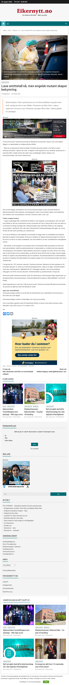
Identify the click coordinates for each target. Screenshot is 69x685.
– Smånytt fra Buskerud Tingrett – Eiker (15, 511)
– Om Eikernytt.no (8, 523)
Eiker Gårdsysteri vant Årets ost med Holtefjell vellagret (18, 371)
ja (5, 435)
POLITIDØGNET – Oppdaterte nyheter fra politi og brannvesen (22, 506)
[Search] (66, 23)
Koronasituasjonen (22, 366)
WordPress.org (7, 592)
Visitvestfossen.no (9, 551)
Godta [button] (46, 682)
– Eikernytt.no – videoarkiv (11, 530)
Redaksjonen (6, 94)
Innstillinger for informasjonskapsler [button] (30, 682)
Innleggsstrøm (7, 585)
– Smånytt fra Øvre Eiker (10, 513)
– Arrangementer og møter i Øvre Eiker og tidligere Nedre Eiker (22, 508)
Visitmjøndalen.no (8, 554)
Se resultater (34, 449)
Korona (14, 366)
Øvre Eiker (31, 366)
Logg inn (5, 582)
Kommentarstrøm (8, 588)
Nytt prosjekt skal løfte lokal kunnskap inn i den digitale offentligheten (55, 411)
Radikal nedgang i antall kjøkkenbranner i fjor (51, 370)
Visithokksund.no (8, 549)
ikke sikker (9, 440)
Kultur (4, 406)
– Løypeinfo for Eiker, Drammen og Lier (15, 516)
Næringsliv (36, 406)
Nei (6, 438)
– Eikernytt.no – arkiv (9, 528)
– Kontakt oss (7, 525)
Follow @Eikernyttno (9, 570)
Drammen (8, 366)
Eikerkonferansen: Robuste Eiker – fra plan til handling (33, 411)
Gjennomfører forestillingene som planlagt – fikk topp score (13, 411)
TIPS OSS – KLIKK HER (20, 2)
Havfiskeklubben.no (9, 542)
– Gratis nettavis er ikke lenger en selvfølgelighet (18, 520)
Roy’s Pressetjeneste (9, 544)
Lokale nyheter (5, 82)
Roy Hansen (17, 417)
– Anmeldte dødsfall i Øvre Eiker (13, 518)
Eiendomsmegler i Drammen (11, 547)
